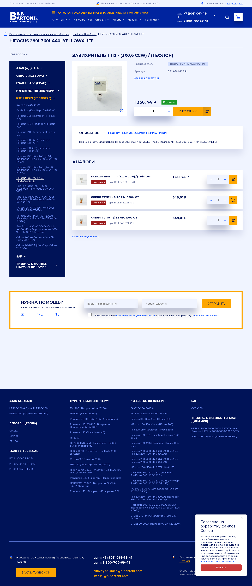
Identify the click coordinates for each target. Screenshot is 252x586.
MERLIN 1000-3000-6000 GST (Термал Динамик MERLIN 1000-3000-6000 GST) (215, 430)
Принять (221, 567)
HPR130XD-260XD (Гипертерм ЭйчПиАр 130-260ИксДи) (93, 484)
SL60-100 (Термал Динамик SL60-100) (214, 436)
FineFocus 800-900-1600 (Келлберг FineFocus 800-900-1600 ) (35, 188)
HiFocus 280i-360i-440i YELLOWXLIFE (30, 179)
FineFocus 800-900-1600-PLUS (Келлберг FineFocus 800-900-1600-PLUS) (35, 199)
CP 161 (13, 430)
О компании (59, 19)
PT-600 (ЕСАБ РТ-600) (22, 463)
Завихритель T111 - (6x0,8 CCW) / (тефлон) (121, 176)
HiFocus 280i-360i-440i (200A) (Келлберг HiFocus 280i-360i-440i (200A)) (36, 218)
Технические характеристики (137, 133)
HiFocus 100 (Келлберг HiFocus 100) (35, 125)
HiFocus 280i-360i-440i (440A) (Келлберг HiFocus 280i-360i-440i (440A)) (36, 170)
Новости (133, 19)
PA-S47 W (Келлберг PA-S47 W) (35, 110)
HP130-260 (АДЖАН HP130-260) (28, 413)
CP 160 (13, 441)
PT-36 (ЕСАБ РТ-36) (21, 468)
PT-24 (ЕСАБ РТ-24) (21, 458)
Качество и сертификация (90, 19)
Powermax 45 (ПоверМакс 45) (87, 432)
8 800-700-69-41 (195, 20)
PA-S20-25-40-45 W (28, 105)
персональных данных (205, 315)
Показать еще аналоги (85, 236)
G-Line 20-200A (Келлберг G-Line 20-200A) (36, 247)
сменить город (235, 3)
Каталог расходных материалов (102, 12)
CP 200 (13, 435)
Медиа (117, 19)
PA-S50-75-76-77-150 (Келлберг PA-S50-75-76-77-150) (35, 209)
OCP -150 (197, 408)
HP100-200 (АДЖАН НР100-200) (29, 408)
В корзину (187, 111)
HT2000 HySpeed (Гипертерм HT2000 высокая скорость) (93, 444)
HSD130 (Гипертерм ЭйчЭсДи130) (90, 464)
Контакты (151, 19)
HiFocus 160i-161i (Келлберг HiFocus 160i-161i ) (33, 141)
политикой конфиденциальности (135, 315)
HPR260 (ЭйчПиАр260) (83, 413)
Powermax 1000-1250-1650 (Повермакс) (94, 418)
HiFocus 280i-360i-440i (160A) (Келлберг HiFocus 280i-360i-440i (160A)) (36, 159)
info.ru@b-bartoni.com (110, 576)
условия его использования (217, 561)
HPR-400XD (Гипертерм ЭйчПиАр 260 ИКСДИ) (93, 452)
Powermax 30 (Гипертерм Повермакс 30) (94, 491)
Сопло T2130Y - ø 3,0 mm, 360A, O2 (115, 197)
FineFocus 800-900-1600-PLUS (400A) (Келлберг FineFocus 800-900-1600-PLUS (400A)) (37, 229)
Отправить (217, 303)
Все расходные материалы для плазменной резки (39, 34)
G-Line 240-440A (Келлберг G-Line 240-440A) (35, 239)
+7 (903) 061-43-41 (192, 15)
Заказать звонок (36, 572)
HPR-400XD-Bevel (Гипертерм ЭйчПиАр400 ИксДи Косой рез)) (95, 471)
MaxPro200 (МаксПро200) (85, 459)
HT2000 (75, 437)
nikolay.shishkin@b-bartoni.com (117, 571)
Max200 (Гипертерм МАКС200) (88, 408)
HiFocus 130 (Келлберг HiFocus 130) (35, 133)
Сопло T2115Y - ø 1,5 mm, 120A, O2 (114, 217)
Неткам (184, 561)
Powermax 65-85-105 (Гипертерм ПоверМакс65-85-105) (90, 425)
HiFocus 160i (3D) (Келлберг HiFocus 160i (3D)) (33, 149)
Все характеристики (146, 77)
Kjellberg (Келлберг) (85, 34)
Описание (89, 133)
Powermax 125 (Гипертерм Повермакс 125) (95, 477)
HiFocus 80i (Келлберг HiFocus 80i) (35, 117)
